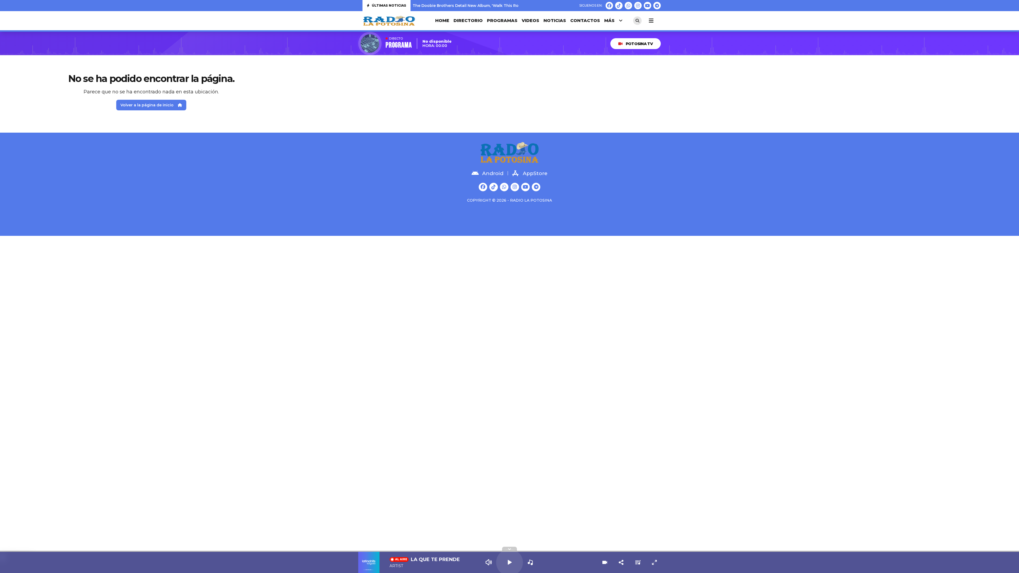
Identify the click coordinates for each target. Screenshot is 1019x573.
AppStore (535, 173)
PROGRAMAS (502, 20)
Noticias (554, 20)
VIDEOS (530, 20)
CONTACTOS (585, 20)
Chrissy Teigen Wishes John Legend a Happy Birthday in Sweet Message (484, 7)
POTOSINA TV (639, 43)
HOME (442, 20)
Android (492, 173)
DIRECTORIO (468, 20)
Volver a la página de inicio (147, 105)
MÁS (609, 20)
